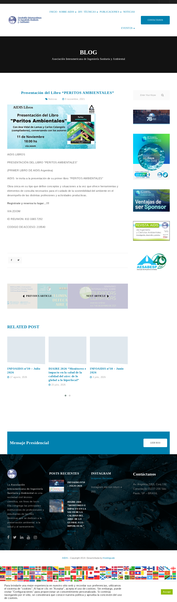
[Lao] (138, 572)
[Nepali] (44, 577)
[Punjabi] (79, 577)
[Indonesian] (73, 572)
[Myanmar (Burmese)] (38, 577)
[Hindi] (44, 572)
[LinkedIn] (21, 537)
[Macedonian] (167, 572)
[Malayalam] (9, 577)
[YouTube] (28, 537)
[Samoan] (97, 577)
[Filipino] (144, 568)
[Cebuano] (73, 568)
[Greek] (9, 572)
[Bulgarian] (62, 568)
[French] (156, 568)
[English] (126, 568)
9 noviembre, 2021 (75, 99)
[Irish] (79, 572)
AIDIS (65, 558)
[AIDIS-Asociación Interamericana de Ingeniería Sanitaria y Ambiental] (24, 19)
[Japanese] (91, 572)
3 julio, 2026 (99, 377)
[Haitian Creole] (21, 572)
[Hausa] (26, 572)
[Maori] (21, 577)
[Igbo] (68, 572)
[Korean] (120, 572)
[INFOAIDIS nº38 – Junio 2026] (109, 350)
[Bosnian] (56, 568)
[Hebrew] (38, 572)
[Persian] (62, 577)
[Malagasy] (173, 572)
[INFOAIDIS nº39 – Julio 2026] (26, 350)
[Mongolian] (32, 577)
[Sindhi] (126, 577)
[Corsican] (97, 568)
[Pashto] (56, 577)
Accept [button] (167, 592)
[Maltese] (15, 577)
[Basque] (38, 568)
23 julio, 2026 (58, 384)
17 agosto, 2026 (18, 377)
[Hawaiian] (32, 572)
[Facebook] (8, 537)
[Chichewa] (79, 568)
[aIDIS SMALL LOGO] (12, 474)
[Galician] (167, 568)
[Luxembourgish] (162, 572)
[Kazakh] (109, 572)
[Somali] (150, 577)
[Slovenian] (144, 577)
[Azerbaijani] (32, 568)
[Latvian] (150, 572)
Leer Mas (155, 443)
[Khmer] (115, 572)
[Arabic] (21, 568)
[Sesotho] (115, 577)
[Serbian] (109, 577)
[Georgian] (173, 568)
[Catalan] (68, 568)
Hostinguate (109, 558)
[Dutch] (120, 568)
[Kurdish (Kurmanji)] (126, 572)
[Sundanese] (162, 577)
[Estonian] (138, 568)
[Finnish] (150, 568)
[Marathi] (26, 577)
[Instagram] (35, 537)
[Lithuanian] (156, 572)
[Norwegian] (50, 577)
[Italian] (85, 572)
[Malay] (3, 577)
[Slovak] (138, 577)
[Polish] (68, 577)
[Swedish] (173, 577)
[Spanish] (156, 577)
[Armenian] (26, 568)
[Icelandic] (62, 572)
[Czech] (109, 568)
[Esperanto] (132, 568)
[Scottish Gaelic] (103, 577)
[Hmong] (50, 572)
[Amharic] (15, 568)
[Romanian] (85, 577)
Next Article (96, 296)
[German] (3, 572)
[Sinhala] (132, 577)
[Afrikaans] (3, 568)
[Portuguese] (73, 577)
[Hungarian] (56, 572)
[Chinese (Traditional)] (91, 568)
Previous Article (39, 296)
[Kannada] (103, 572)
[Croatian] (103, 568)
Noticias (52, 99)
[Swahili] (167, 577)
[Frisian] (162, 568)
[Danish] (115, 568)
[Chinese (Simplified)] (85, 568)
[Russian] (91, 577)
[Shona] (120, 577)
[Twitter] (14, 537)
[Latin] (144, 572)
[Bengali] (50, 568)
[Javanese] (97, 572)
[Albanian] (9, 568)
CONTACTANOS (155, 20)
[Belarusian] (44, 568)
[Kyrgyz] (132, 572)
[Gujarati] (15, 572)
